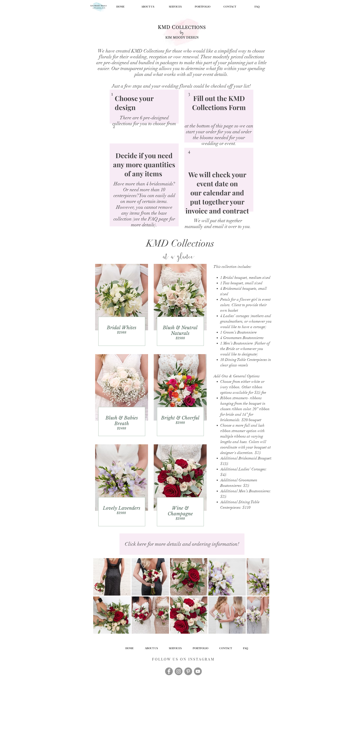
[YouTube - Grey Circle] (198, 671)
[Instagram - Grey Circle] (178, 671)
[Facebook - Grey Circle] (169, 671)
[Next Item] (263, 596)
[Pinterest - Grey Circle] (188, 671)
